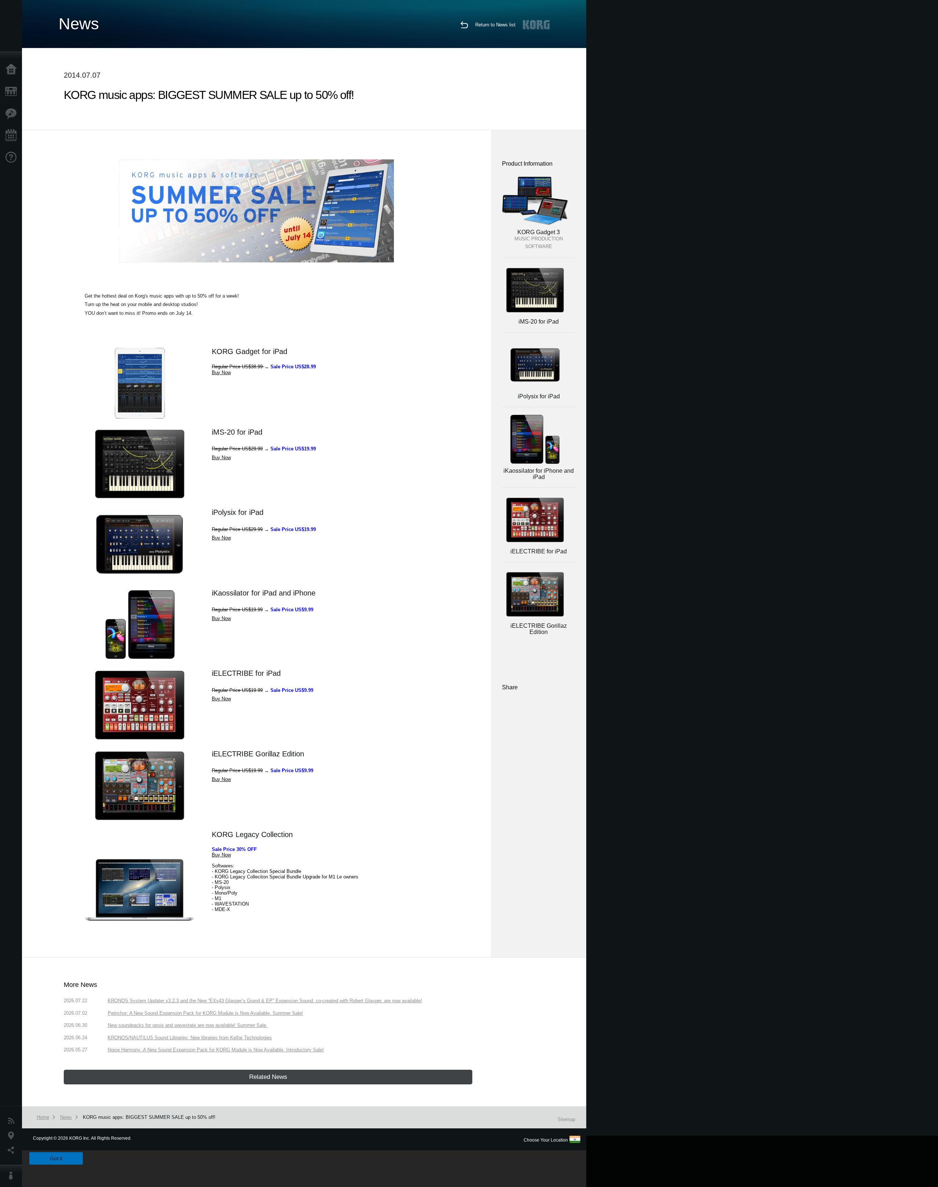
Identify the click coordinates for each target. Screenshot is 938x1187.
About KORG (13, 1176)
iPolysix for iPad (237, 512)
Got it (56, 1158)
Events (13, 136)
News (13, 1121)
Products (13, 92)
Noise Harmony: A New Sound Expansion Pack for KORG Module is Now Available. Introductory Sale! (216, 1050)
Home (13, 70)
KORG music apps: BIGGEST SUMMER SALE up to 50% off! (149, 1117)
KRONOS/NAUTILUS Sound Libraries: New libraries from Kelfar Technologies (190, 1037)
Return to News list (495, 24)
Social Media (13, 1150)
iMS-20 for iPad (237, 432)
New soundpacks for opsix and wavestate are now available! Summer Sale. (187, 1025)
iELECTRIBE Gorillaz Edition (258, 754)
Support (13, 158)
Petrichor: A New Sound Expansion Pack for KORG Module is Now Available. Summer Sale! (205, 1013)
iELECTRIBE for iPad (246, 673)
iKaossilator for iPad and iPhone (263, 593)
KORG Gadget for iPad (249, 351)
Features (13, 114)
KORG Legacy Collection (252, 834)
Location (13, 1135)
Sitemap (566, 1119)
